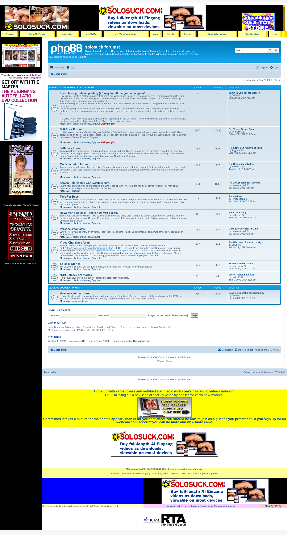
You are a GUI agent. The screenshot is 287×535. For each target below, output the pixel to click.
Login (51, 310)
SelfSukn (236, 166)
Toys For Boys (69, 196)
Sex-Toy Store (252, 34)
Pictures (9, 34)
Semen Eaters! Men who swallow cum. (85, 183)
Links (155, 34)
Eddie (235, 95)
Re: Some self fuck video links (245, 148)
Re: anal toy (235, 196)
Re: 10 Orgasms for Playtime (244, 182)
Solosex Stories (70, 263)
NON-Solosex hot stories (76, 275)
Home (275, 34)
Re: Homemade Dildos (241, 164)
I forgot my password (159, 315)
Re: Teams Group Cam (241, 129)
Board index (50, 372)
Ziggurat (95, 123)
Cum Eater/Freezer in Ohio (243, 228)
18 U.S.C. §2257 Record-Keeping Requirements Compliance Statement (201, 506)
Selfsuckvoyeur (141, 341)
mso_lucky (237, 266)
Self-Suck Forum (71, 129)
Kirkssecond (238, 199)
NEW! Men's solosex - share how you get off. (89, 212)
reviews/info (139, 473)
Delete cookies (251, 372)
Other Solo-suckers (216, 34)
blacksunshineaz (81, 123)
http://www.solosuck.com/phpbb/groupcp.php (89, 248)
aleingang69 (108, 123)
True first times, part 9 (241, 263)
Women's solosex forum (75, 293)
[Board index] (67, 48)
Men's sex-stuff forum (74, 164)
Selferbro (236, 215)
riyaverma (237, 131)
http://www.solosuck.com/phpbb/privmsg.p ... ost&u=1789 (124, 250)
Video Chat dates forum (75, 242)
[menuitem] (70, 67)
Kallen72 (236, 277)
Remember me (179, 315)
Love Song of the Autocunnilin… (247, 293)
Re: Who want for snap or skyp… (247, 242)
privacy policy (273, 505)
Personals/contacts (72, 229)
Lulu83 (235, 245)
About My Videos (37, 34)
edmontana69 (239, 185)
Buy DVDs (91, 34)
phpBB (153, 357)
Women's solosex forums (64, 288)
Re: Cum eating (237, 212)
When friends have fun (241, 274)
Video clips (67, 34)
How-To (170, 34)
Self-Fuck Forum (71, 148)
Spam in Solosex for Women (244, 93)
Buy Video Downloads (125, 34)
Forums (187, 34)
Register (65, 310)
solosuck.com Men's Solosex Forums (71, 88)
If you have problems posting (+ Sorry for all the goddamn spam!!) (103, 93)
